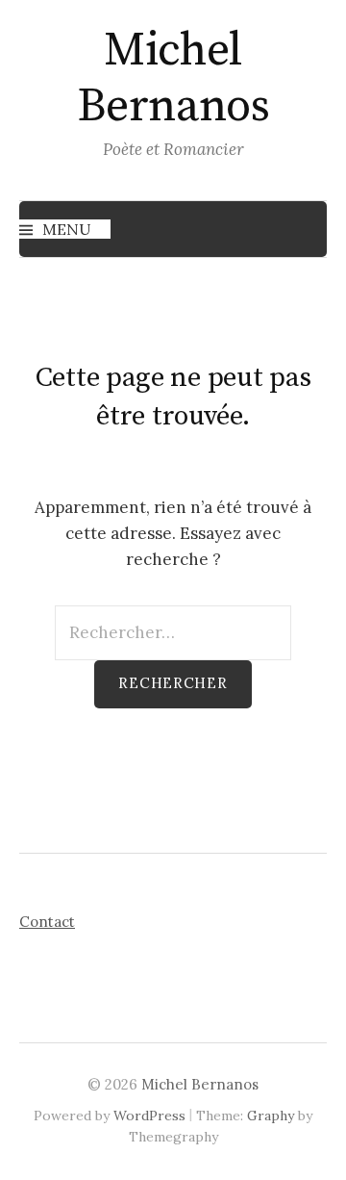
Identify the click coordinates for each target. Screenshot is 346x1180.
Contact (47, 921)
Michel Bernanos (173, 79)
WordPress (149, 1115)
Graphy (270, 1115)
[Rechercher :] (173, 632)
